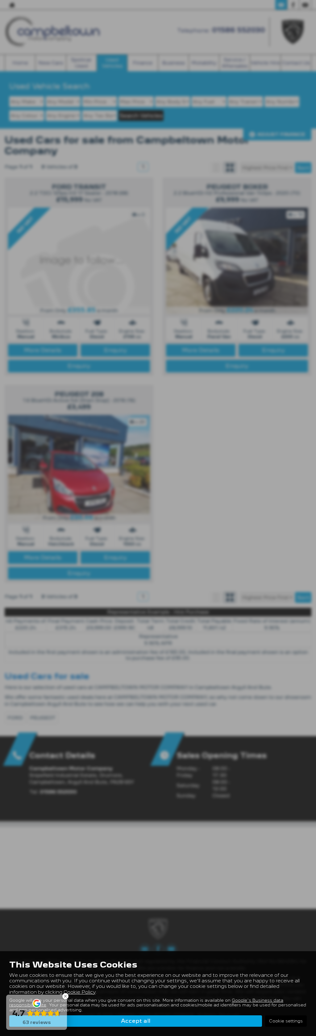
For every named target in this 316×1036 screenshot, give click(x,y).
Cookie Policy (79, 992)
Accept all (135, 1020)
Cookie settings (286, 1020)
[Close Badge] (65, 996)
